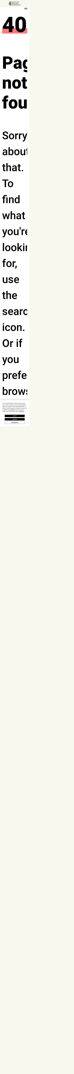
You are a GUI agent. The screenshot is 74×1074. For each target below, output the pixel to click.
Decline (15, 419)
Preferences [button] (21, 411)
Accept (15, 415)
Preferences (14, 422)
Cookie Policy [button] (12, 409)
